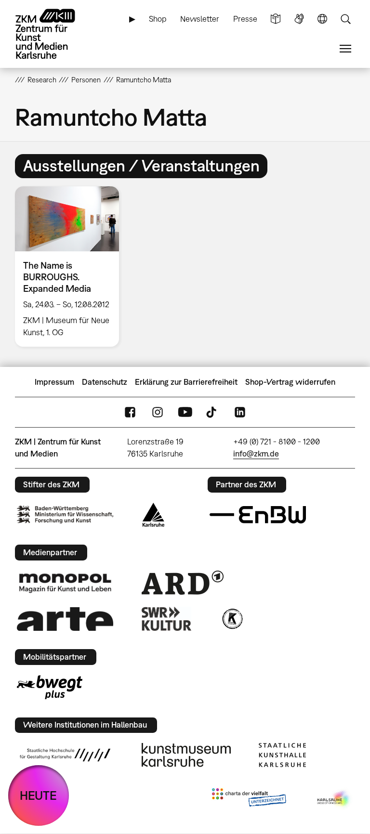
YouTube (185, 412)
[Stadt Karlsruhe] (153, 515)
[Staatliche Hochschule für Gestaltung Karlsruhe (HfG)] (65, 755)
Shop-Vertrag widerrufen (290, 382)
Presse (245, 19)
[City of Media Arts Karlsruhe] (334, 799)
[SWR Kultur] (167, 619)
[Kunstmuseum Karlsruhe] (186, 755)
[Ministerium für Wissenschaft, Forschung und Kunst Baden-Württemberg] (65, 514)
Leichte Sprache (275, 19)
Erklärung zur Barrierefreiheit (186, 382)
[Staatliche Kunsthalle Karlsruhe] (282, 755)
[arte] (65, 619)
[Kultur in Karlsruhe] (232, 619)
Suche (345, 19)
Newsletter (199, 19)
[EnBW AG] (258, 514)
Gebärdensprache (299, 19)
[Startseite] (53, 34)
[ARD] (183, 583)
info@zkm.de (256, 453)
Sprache (322, 19)
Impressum (54, 382)
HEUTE (38, 795)
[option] (71, 266)
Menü (345, 49)
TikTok (212, 412)
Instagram (157, 412)
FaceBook (130, 412)
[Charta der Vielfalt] (249, 799)
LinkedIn (240, 412)
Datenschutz (104, 382)
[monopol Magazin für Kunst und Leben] (65, 583)
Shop (158, 19)
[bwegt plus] (49, 687)
